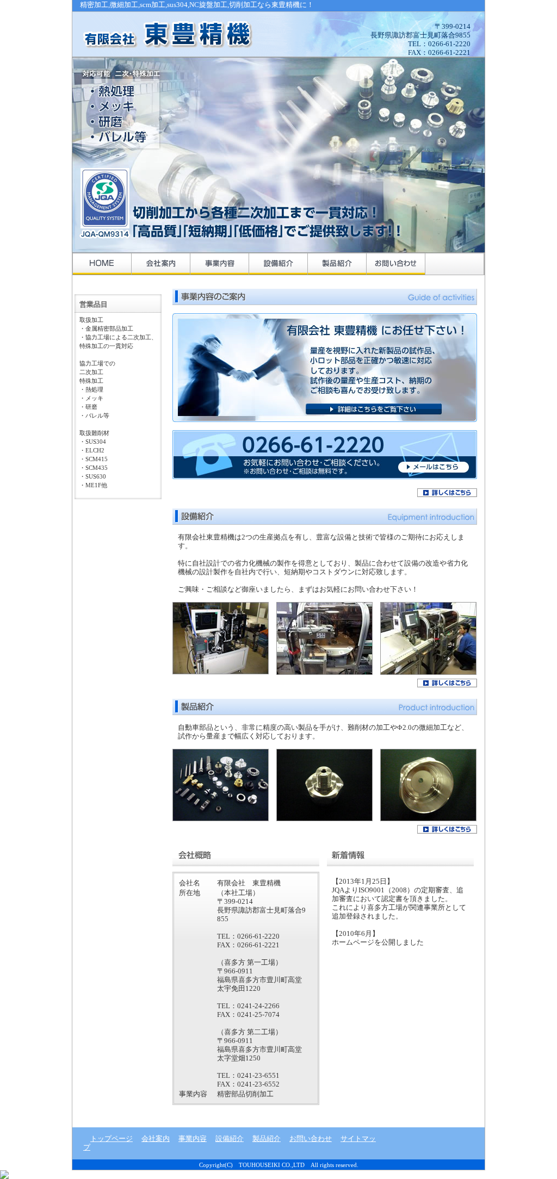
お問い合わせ (396, 264)
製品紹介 (337, 264)
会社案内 (161, 264)
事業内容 (219, 264)
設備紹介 (278, 264)
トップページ (102, 264)
